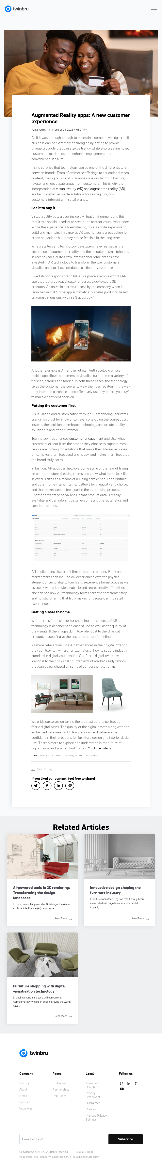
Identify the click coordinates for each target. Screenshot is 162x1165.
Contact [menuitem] (24, 1102)
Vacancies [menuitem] (25, 1108)
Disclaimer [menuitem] (93, 1103)
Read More (61, 918)
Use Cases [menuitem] (59, 1096)
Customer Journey (60, 755)
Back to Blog (44, 769)
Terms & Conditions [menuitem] (92, 1085)
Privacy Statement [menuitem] (93, 1095)
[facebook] (48, 785)
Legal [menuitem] (90, 1073)
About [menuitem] (23, 1089)
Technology (82, 755)
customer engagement (86, 438)
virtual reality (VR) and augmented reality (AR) (90, 188)
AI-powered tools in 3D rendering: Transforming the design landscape (41, 892)
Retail (95, 755)
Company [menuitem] (26, 1073)
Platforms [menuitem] (59, 1083)
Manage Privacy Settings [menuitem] (96, 1117)
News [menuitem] (23, 1096)
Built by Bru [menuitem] (27, 1083)
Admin (50, 129)
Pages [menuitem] (57, 1073)
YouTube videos (99, 748)
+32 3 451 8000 (83, 1151)
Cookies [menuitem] (91, 1109)
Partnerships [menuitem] (61, 1089)
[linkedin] (59, 785)
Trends (42, 755)
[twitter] (37, 785)
